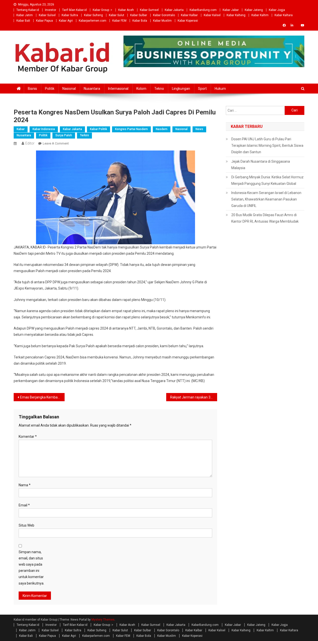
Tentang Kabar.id (27, 10)
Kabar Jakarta (174, 10)
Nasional (69, 89)
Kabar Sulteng (93, 15)
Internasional (118, 89)
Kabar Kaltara (284, 15)
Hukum (220, 89)
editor (30, 143)
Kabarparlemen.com (92, 20)
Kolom (141, 89)
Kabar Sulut (116, 15)
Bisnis (32, 89)
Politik (49, 89)
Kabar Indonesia (44, 129)
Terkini (84, 135)
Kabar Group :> (102, 10)
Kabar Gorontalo (164, 15)
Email (24, 505)
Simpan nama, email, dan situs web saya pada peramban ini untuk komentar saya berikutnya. (31, 567)
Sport (202, 89)
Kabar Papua (44, 20)
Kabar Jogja (277, 10)
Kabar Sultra (70, 15)
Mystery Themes (103, 619)
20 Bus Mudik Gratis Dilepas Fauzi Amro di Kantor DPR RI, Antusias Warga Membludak (265, 218)
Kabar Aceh (126, 10)
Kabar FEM (119, 20)
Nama (25, 485)
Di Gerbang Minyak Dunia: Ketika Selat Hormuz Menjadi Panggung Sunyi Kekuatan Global (267, 180)
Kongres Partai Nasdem (131, 129)
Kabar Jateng (254, 10)
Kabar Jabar (231, 10)
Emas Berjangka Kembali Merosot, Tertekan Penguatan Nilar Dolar (42, 397)
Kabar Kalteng (236, 15)
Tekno (159, 89)
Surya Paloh (63, 135)
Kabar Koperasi (188, 20)
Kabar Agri (66, 20)
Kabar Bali (23, 20)
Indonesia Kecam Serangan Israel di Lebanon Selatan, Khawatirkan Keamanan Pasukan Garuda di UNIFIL (266, 199)
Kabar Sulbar (138, 15)
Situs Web (26, 525)
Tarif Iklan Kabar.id (74, 10)
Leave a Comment (56, 143)
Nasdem (161, 129)
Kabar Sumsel (149, 10)
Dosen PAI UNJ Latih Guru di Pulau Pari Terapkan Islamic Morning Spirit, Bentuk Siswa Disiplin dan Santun (267, 145)
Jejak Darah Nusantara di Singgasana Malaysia (260, 164)
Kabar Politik (98, 129)
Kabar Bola (139, 20)
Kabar (21, 129)
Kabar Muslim (162, 20)
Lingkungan (181, 89)
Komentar (28, 437)
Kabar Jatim (24, 15)
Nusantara (92, 89)
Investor (50, 10)
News (199, 129)
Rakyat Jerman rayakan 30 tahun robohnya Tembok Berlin (193, 397)
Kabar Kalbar (189, 15)
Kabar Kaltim (260, 15)
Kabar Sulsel (47, 15)
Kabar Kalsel (212, 15)
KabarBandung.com (203, 10)
